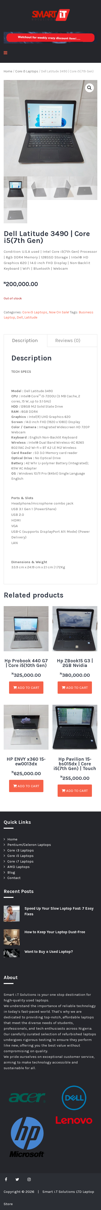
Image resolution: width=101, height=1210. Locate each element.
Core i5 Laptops (26, 71)
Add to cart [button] (28, 687)
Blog (11, 872)
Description (25, 340)
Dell (20, 317)
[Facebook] (7, 1179)
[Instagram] (29, 1179)
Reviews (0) (67, 340)
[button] (89, 87)
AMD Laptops (18, 866)
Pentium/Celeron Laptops (29, 844)
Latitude (30, 317)
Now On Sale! (59, 312)
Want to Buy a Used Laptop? (49, 951)
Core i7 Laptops (20, 861)
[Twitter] (17, 1179)
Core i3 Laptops (20, 850)
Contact (14, 878)
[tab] (25, 340)
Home (8, 71)
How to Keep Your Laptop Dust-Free (55, 932)
